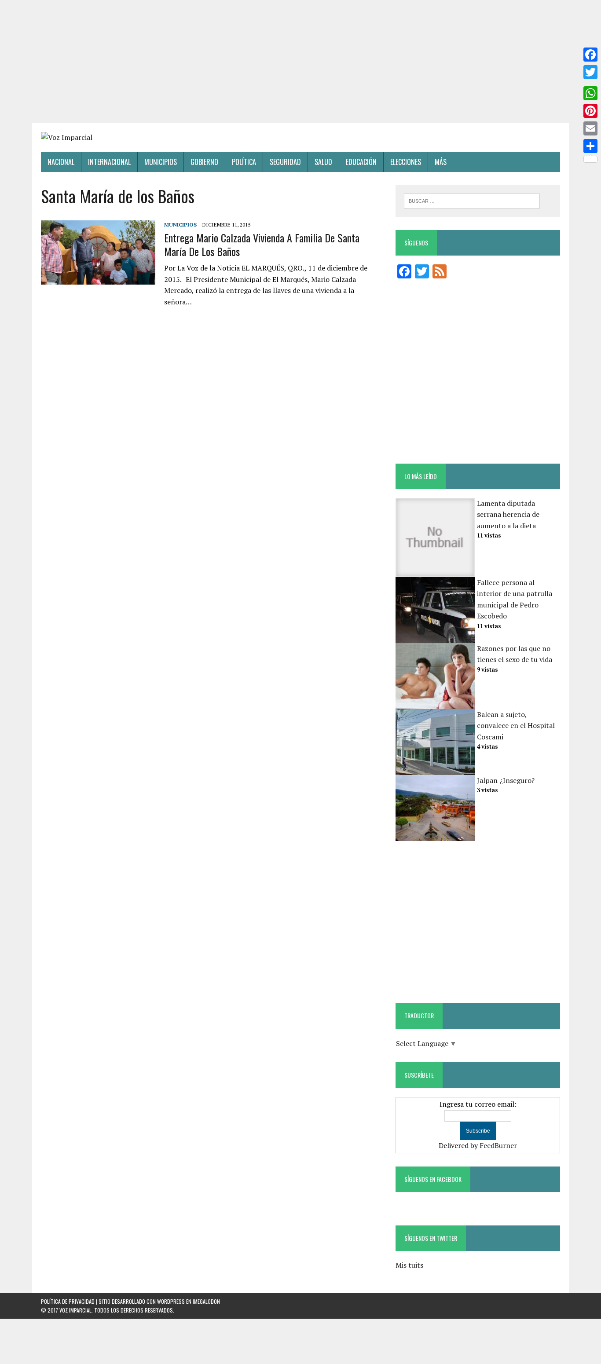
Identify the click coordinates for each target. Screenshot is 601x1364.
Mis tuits (409, 1265)
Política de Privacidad (68, 1301)
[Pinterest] (590, 111)
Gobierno (204, 162)
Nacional (61, 162)
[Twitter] (590, 72)
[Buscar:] (472, 200)
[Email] (590, 128)
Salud (323, 162)
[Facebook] (590, 54)
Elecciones (405, 162)
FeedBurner (498, 1145)
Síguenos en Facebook (433, 1179)
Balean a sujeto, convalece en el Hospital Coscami (516, 725)
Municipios (160, 162)
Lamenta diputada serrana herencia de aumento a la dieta (508, 514)
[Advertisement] (300, 61)
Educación (361, 162)
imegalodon (206, 1301)
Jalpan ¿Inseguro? (506, 780)
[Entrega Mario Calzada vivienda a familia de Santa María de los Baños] (98, 278)
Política (244, 162)
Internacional (109, 162)
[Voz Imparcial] (300, 137)
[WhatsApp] (590, 93)
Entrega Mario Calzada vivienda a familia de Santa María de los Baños (261, 244)
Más (441, 162)
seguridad (285, 162)
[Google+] (590, 82)
